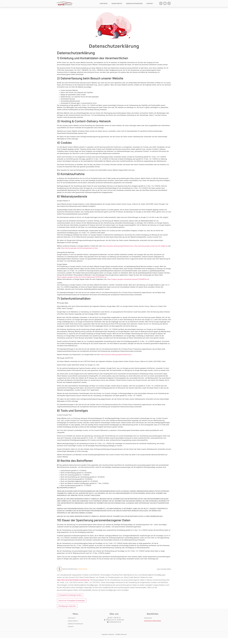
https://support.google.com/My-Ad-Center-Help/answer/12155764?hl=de (81, 277)
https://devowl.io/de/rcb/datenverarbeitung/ (73, 580)
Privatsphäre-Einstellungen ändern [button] (70, 595)
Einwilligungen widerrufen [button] (67, 606)
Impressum (148, 618)
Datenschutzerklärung (152, 621)
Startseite (103, 3)
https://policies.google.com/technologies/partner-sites (79, 248)
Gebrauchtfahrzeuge (134, 3)
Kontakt (149, 3)
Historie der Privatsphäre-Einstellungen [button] (72, 600)
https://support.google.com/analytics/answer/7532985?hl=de (128, 279)
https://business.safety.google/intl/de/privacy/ (117, 246)
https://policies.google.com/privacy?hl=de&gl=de (151, 246)
